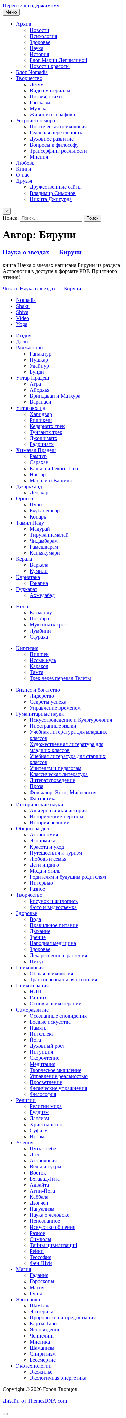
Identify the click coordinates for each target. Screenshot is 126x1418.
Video (22, 318)
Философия (43, 1094)
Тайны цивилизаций (53, 1245)
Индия (23, 335)
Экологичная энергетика (58, 1378)
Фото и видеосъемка (53, 907)
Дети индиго (44, 865)
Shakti (23, 306)
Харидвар (41, 414)
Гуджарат (26, 589)
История (39, 54)
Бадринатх (42, 444)
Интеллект (42, 1034)
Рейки (37, 1251)
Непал (23, 606)
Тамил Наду (30, 523)
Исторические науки (40, 804)
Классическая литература (59, 774)
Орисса (24, 498)
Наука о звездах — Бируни (42, 252)
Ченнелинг (42, 1336)
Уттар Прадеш (32, 378)
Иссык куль (43, 660)
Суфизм (39, 1130)
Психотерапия (32, 985)
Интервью (41, 883)
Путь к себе (43, 1148)
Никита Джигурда (51, 199)
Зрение (38, 937)
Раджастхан (29, 347)
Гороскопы (42, 1281)
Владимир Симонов (53, 193)
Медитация (42, 1064)
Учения (24, 1142)
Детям (37, 84)
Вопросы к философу (54, 145)
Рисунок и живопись (54, 901)
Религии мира (46, 1106)
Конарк (38, 517)
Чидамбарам (44, 541)
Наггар (38, 474)
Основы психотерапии (56, 1003)
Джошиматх (43, 438)
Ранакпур (40, 354)
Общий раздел (32, 828)
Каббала (39, 1197)
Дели (22, 341)
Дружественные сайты (56, 187)
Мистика (40, 1342)
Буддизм (39, 1112)
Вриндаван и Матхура (55, 396)
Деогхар (39, 492)
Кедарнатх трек (47, 426)
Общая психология (51, 973)
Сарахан (39, 462)
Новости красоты (50, 66)
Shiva (22, 312)
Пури (36, 504)
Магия (23, 1269)
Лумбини (40, 631)
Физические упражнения (58, 1088)
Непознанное (45, 1221)
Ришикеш (41, 420)
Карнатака (28, 577)
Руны (36, 1293)
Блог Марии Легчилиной (58, 60)
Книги (23, 169)
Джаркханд (29, 486)
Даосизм (39, 1118)
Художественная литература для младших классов (66, 747)
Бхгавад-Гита (45, 1179)
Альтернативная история (58, 810)
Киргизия (27, 648)
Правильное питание (54, 925)
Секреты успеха (48, 702)
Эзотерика (28, 1299)
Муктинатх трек (48, 625)
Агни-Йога (42, 1191)
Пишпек (39, 654)
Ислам (37, 1136)
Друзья (24, 181)
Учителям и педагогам (55, 768)
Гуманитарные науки (40, 714)
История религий (50, 822)
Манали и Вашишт (51, 480)
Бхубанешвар (45, 510)
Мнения (39, 157)
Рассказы (40, 102)
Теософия (40, 1257)
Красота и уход (47, 847)
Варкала (39, 565)
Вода (35, 919)
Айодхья (39, 390)
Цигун (37, 961)
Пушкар (39, 360)
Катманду (41, 612)
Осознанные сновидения (58, 1016)
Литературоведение (52, 780)
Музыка (39, 108)
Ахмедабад (42, 595)
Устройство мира (35, 120)
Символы (40, 1239)
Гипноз (38, 997)
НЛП (35, 991)
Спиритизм (43, 1354)
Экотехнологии (34, 1366)
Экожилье (41, 1372)
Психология (43, 36)
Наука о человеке (49, 1215)
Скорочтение (44, 1058)
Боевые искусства (50, 1022)
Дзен (35, 1154)
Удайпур (39, 366)
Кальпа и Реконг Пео (54, 468)
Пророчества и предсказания (63, 1317)
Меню (11, 12)
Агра (35, 384)
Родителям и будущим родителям (68, 877)
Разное (37, 889)
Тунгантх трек (46, 432)
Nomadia (26, 300)
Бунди (37, 372)
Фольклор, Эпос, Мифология (63, 792)
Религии (26, 1100)
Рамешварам (44, 547)
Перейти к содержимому (31, 5)
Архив (23, 24)
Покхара (39, 618)
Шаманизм (42, 1348)
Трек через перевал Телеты (60, 678)
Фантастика (43, 798)
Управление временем (55, 708)
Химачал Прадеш (36, 450)
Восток (38, 1173)
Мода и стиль (45, 871)
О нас (22, 175)
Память (38, 1028)
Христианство (46, 1124)
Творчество (29, 78)
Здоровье (40, 42)
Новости (39, 30)
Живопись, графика (52, 114)
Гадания (39, 1275)
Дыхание (40, 931)
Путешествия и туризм (56, 853)
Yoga (21, 324)
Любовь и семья (48, 859)
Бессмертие (43, 1360)
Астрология (43, 1160)
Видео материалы (50, 90)
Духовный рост (47, 1046)
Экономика (42, 840)
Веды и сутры (45, 1166)
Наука (36, 48)
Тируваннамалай (49, 535)
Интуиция (41, 1052)
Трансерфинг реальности (58, 151)
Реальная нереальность (56, 132)
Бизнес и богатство (38, 690)
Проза (36, 786)
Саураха (39, 637)
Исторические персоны (56, 816)
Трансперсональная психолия (63, 979)
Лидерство (42, 696)
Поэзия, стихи (46, 96)
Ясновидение (45, 1329)
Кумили (39, 571)
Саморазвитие (32, 1010)
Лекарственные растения (58, 955)
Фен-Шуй (41, 1263)
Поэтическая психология (58, 126)
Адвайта (39, 1185)
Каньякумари (45, 553)
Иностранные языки (53, 726)
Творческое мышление (55, 1070)
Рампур (38, 456)
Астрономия (44, 834)
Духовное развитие (52, 139)
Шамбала (40, 1305)
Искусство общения (52, 1227)
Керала (24, 559)
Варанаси (40, 402)
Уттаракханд (30, 408)
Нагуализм (42, 1209)
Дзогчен (39, 1203)
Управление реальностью (59, 1076)
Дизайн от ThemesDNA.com (35, 1401)
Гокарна (39, 583)
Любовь (25, 163)
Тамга (36, 672)
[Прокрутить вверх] (5, 1414)
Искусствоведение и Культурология (71, 720)
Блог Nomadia (32, 72)
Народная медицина (53, 943)
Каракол (39, 666)
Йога (35, 1040)
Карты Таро (43, 1323)
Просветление (46, 1082)
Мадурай (40, 529)
